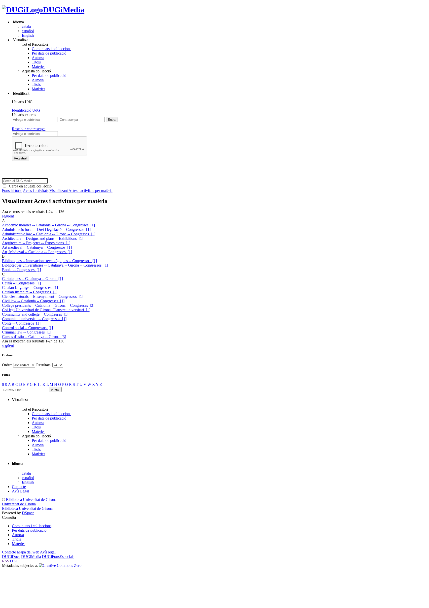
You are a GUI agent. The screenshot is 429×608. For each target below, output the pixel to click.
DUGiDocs (11, 556)
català (26, 26)
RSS (5, 561)
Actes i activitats (35, 190)
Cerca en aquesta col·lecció (29, 186)
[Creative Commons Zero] (60, 565)
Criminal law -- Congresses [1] (26, 332)
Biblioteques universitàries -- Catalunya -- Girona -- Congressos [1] (55, 265)
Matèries (38, 66)
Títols (36, 62)
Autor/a (38, 58)
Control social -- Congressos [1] (27, 328)
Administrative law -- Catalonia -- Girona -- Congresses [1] (48, 234)
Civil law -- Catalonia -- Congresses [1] (33, 301)
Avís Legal (20, 491)
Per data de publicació (49, 53)
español (28, 31)
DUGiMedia (63, 9)
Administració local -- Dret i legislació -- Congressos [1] (46, 229)
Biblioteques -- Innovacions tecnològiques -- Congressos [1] (49, 261)
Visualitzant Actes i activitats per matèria (80, 190)
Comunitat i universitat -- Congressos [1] (34, 319)
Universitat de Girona (19, 504)
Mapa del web (28, 552)
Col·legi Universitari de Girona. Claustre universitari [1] (46, 310)
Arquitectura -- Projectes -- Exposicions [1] (36, 243)
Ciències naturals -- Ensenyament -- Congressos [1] (42, 296)
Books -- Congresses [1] (21, 270)
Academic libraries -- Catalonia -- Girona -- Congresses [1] (48, 225)
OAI (13, 561)
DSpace (28, 513)
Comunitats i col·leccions (51, 49)
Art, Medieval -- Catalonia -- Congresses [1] (37, 252)
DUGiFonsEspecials (58, 556)
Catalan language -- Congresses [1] (30, 287)
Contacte (19, 487)
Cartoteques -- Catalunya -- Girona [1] (32, 278)
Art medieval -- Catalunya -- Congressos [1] (37, 247)
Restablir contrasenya (28, 129)
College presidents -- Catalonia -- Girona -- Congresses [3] (48, 305)
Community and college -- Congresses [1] (35, 314)
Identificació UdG (26, 110)
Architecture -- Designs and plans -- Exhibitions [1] (42, 238)
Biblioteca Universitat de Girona (31, 499)
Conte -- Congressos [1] (21, 323)
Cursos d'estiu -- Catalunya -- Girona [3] (34, 336)
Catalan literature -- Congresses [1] (29, 292)
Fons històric (12, 190)
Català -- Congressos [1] (21, 283)
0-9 (4, 384)
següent (8, 216)
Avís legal (48, 552)
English (28, 35)
